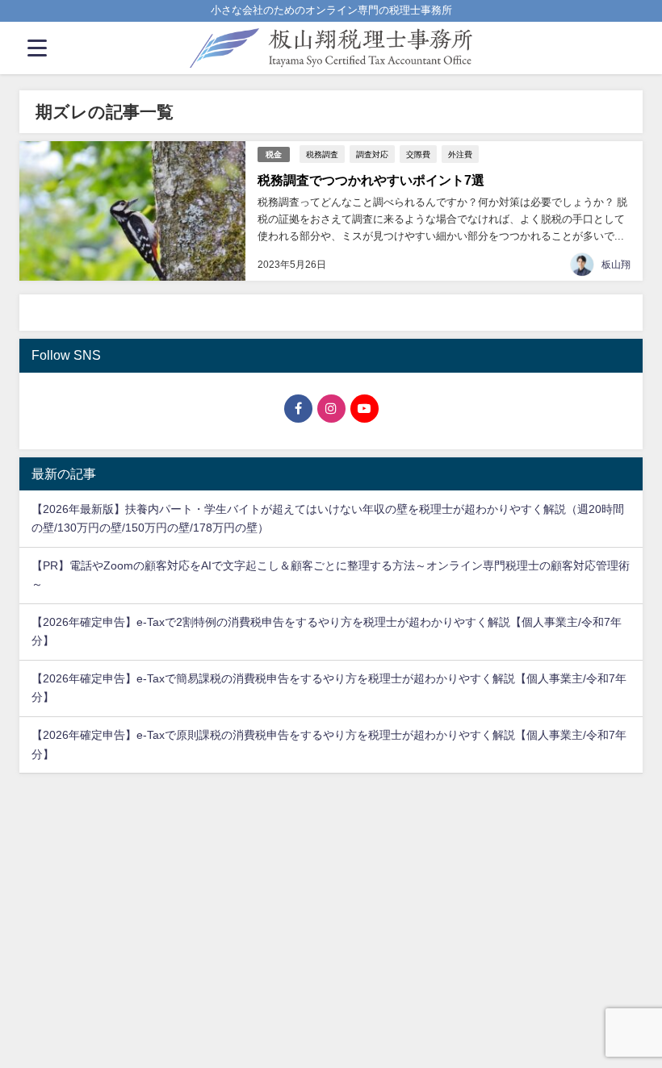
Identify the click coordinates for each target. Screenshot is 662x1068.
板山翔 (616, 264)
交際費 (418, 154)
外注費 (460, 154)
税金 (274, 154)
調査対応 (372, 154)
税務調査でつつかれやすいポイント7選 (371, 179)
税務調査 (322, 154)
